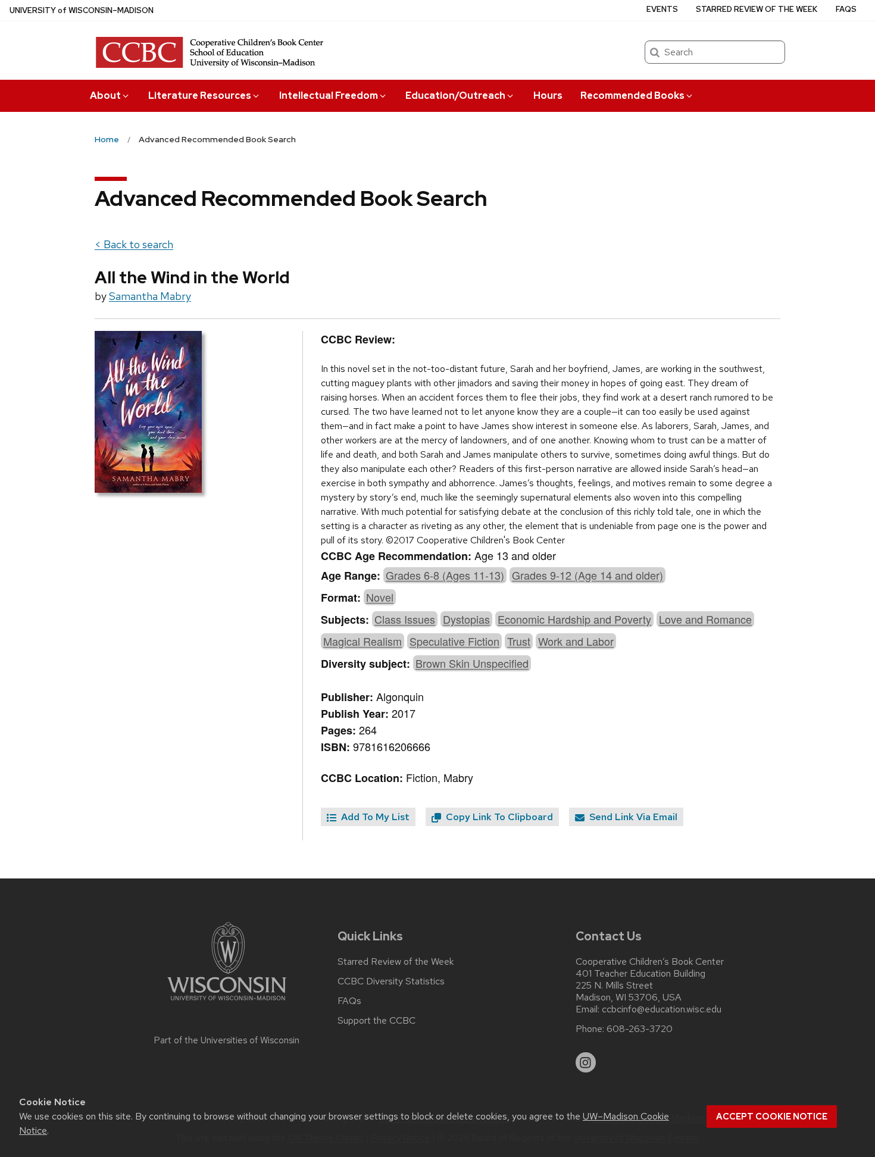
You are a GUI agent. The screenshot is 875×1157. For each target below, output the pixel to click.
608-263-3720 (640, 1029)
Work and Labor (576, 641)
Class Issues (404, 619)
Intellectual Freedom (328, 95)
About (105, 95)
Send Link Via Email (632, 817)
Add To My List (374, 817)
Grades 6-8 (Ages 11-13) (445, 575)
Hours (547, 95)
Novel (379, 597)
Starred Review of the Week (756, 9)
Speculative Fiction (454, 641)
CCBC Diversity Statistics (391, 981)
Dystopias (466, 619)
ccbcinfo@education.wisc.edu (661, 1009)
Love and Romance (705, 619)
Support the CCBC (376, 1021)
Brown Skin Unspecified (472, 663)
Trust (518, 641)
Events (662, 9)
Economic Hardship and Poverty (574, 619)
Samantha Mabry (150, 296)
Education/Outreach (455, 95)
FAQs (846, 9)
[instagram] (586, 1062)
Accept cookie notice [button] (771, 1116)
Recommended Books (632, 95)
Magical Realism (362, 641)
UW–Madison (82, 10)
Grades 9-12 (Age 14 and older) (587, 575)
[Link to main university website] (226, 1002)
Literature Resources (199, 95)
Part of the (226, 1040)
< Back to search (134, 244)
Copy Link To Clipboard (498, 817)
